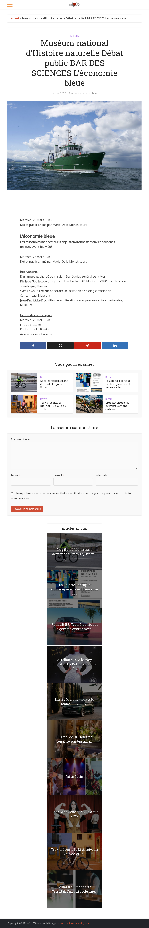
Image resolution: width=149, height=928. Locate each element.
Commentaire (20, 439)
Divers (74, 36)
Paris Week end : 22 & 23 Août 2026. (74, 814)
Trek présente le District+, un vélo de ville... (53, 406)
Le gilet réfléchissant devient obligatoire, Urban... (54, 384)
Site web (101, 475)
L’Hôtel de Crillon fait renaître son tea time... (74, 739)
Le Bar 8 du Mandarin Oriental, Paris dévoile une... (74, 889)
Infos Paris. (74, 776)
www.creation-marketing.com (74, 923)
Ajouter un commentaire (83, 93)
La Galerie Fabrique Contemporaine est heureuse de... (117, 384)
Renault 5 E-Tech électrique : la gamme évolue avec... (74, 626)
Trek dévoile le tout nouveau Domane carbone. (117, 406)
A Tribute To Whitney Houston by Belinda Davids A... (74, 664)
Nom (15, 475)
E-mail (58, 475)
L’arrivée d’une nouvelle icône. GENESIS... (74, 701)
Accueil (15, 18)
